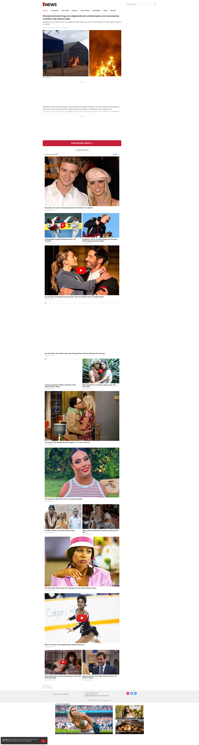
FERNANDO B (65, 27)
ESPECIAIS (113, 10)
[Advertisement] (82, 93)
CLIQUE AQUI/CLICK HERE (102, 695)
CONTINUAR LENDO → (82, 143)
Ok (43, 741)
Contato (55, 694)
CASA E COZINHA (84, 10)
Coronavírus (48, 688)
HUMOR (105, 10)
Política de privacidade (63, 694)
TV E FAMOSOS (55, 10)
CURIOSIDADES (96, 10)
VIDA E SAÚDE (65, 10)
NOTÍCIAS (45, 10)
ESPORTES (75, 10)
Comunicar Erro (80, 150)
